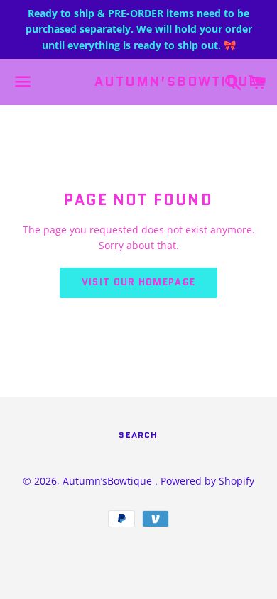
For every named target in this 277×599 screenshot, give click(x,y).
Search (138, 435)
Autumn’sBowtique (138, 82)
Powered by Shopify (207, 481)
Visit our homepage (138, 282)
